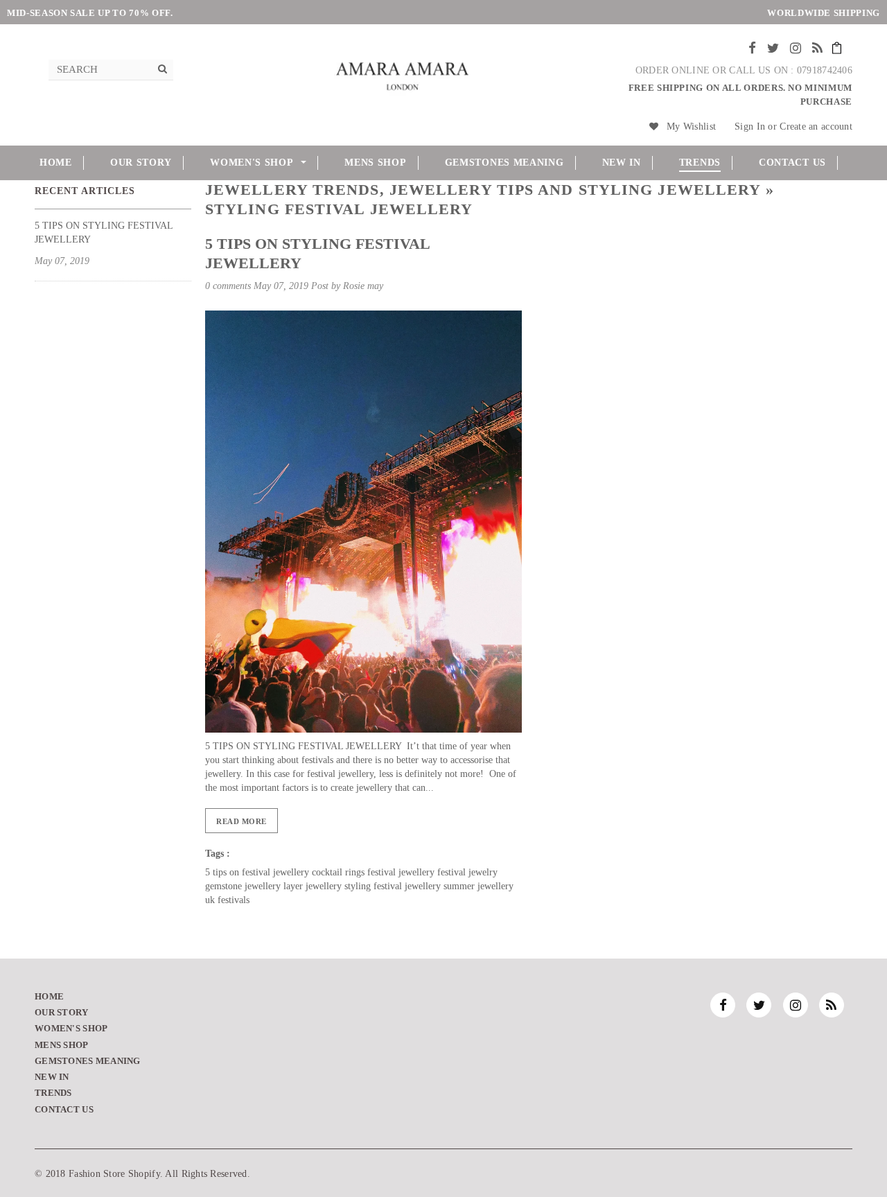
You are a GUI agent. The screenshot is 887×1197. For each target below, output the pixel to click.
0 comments (229, 286)
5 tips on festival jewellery (257, 872)
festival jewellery (400, 872)
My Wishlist (691, 126)
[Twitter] (773, 48)
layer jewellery (312, 886)
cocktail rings (338, 872)
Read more (241, 821)
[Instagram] (795, 48)
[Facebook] (752, 48)
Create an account (816, 126)
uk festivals (227, 900)
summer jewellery (478, 886)
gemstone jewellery (243, 886)
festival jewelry (467, 872)
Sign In (750, 126)
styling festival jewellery (392, 886)
